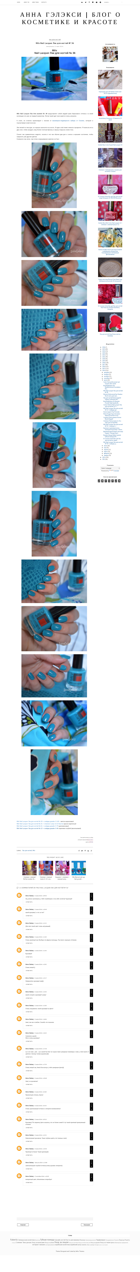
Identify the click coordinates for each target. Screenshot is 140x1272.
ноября (106, 374)
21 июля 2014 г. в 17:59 (40, 1064)
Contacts (44, 2)
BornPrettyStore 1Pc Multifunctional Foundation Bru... (112, 387)
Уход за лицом (61, 1242)
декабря (106, 372)
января (106, 455)
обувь (88, 1244)
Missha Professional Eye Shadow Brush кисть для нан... (112, 395)
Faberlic (14, 1239)
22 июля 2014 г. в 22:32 (40, 1135)
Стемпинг (19, 1242)
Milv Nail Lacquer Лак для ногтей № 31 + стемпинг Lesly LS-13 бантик (40, 824)
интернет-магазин (38, 1245)
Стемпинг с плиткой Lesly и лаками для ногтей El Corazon (110, 170)
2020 (103, 359)
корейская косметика (62, 1245)
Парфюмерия (100, 1240)
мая (105, 448)
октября (106, 376)
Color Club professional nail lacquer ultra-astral (111, 383)
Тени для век (27, 1242)
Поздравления (110, 1240)
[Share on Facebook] (79, 850)
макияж (84, 1245)
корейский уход (75, 1245)
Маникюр (82, 1240)
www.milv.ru (90, 839)
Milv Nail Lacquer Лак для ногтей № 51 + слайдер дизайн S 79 (37, 826)
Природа (122, 1240)
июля (105, 380)
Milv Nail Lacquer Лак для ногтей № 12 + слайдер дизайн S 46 (37, 828)
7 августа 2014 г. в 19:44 (40, 1162)
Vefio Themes (80, 1251)
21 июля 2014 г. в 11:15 (40, 923)
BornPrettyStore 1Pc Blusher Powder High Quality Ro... (111, 402)
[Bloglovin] (93, 2)
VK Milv (91, 842)
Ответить (29, 902)
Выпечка (37, 1240)
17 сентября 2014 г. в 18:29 (41, 1176)
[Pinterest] (89, 2)
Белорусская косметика (26, 1240)
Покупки (116, 1240)
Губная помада (47, 1239)
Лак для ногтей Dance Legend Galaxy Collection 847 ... (112, 398)
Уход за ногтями (73, 1242)
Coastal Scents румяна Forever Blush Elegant (112, 418)
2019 (103, 361)
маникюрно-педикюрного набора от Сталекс (68, 120)
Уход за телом (105, 1242)
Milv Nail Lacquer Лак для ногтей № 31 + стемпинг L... (113, 425)
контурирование (50, 1244)
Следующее (23, 1224)
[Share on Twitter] (82, 850)
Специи (13, 1242)
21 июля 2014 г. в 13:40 (40, 1005)
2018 (103, 363)
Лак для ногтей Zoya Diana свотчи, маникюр (110, 335)
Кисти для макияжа (72, 1240)
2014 (103, 370)
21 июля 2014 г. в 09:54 (40, 895)
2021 (103, 357)
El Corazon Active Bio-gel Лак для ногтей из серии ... (112, 439)
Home (18, 2)
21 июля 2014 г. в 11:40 (40, 937)
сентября (107, 378)
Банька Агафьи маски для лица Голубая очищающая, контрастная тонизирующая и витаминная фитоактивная (110, 252)
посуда (97, 1244)
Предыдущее (87, 1224)
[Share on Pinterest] (85, 850)
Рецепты (127, 1240)
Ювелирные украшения (121, 1242)
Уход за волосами (38, 1242)
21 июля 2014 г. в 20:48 (40, 1078)
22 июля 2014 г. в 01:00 (40, 1092)
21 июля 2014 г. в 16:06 (40, 1019)
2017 (103, 365)
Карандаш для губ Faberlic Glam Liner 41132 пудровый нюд (110, 92)
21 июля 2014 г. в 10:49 (40, 909)
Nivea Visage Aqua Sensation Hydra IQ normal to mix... (111, 414)
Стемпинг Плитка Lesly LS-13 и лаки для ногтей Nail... (112, 421)
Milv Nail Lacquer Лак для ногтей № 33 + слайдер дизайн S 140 (38, 821)
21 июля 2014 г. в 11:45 (40, 950)
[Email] (96, 2)
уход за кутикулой (103, 1244)
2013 (103, 457)
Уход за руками (95, 1242)
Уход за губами (49, 1242)
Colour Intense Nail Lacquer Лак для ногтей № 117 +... (112, 405)
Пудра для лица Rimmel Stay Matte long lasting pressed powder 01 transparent (110, 280)
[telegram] (100, 2)
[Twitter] (86, 2)
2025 (103, 349)
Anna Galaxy (30, 896)
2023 (103, 353)
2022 (103, 355)
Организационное (91, 1240)
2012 (103, 459)
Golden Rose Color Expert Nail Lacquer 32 (110, 145)
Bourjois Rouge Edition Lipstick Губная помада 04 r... (112, 436)
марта (106, 451)
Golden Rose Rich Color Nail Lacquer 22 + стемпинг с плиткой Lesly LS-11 (110, 223)
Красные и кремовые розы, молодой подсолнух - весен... (113, 429)
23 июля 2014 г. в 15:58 (40, 1149)
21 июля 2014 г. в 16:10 (40, 1033)
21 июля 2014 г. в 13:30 (40, 992)
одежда (92, 1244)
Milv (34, 850)
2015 (103, 368)
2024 (103, 351)
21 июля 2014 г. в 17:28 (40, 1048)
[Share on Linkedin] (88, 850)
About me (26, 2)
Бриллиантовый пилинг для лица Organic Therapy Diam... (113, 432)
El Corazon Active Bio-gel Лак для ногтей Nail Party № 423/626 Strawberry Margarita (110, 307)
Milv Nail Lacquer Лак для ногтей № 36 (113, 391)
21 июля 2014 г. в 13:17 (40, 978)
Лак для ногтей (55, 39)
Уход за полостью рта (84, 1242)
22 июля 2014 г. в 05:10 (40, 1119)
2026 (103, 347)
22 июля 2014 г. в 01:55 (40, 1105)
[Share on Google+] (91, 850)
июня (105, 446)
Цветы (112, 1242)
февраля (106, 453)
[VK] (82, 2)
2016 (103, 366)
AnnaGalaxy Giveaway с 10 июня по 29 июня (110, 119)
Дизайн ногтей (60, 1240)
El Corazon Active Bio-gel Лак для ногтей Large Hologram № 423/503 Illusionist (110, 197)
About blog (35, 2)
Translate (116, 471)
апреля (106, 450)
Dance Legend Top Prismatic (111, 412)
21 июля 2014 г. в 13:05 (40, 964)
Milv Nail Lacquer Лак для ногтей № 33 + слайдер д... (113, 443)
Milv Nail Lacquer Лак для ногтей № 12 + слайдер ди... (113, 409)
